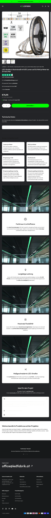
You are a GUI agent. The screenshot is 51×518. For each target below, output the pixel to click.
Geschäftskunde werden (25, 486)
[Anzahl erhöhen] (9, 105)
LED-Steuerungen (19, 500)
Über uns (22, 479)
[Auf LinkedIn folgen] (15, 509)
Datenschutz (39, 482)
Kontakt (3, 498)
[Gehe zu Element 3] (13, 62)
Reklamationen (5, 496)
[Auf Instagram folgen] (6, 509)
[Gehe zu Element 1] (4, 62)
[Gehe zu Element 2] (8, 62)
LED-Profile (17, 493)
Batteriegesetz (39, 484)
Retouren (4, 493)
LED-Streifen (13, 392)
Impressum (38, 479)
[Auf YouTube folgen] (12, 509)
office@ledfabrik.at (16, 466)
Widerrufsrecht (5, 503)
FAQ (3, 500)
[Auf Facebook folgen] (3, 509)
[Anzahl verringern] (4, 105)
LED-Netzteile (18, 498)
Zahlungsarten (23, 484)
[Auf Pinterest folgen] (9, 509)
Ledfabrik (4, 66)
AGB (37, 486)
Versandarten (23, 482)
